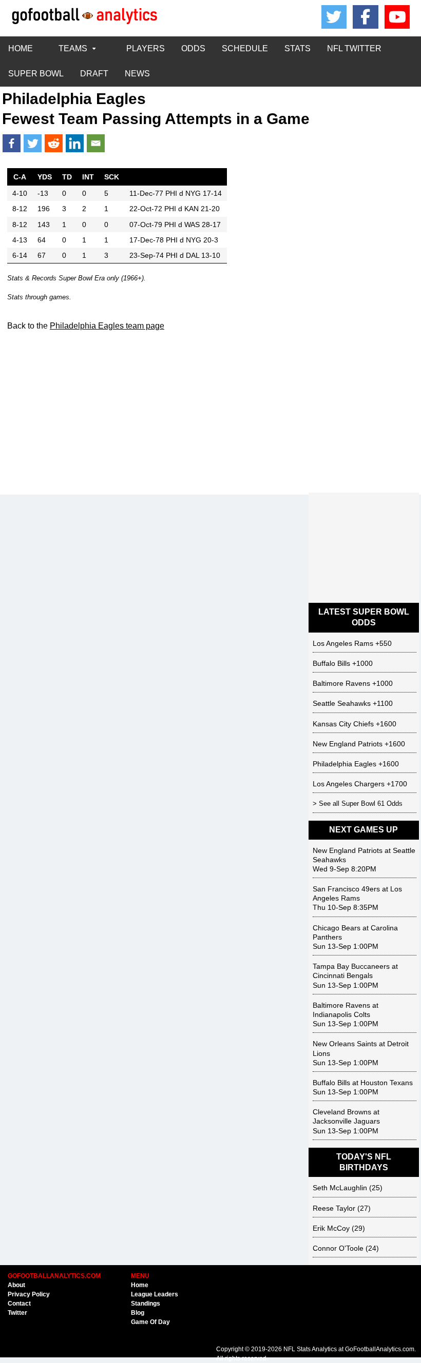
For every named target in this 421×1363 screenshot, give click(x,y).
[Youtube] (397, 17)
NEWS (137, 73)
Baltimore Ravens (341, 683)
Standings (145, 1303)
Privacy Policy (29, 1294)
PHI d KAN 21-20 (192, 209)
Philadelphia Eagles (344, 764)
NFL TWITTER (354, 48)
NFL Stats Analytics (310, 1349)
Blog (137, 1312)
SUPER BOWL (36, 73)
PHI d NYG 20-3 (192, 240)
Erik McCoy (331, 1228)
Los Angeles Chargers (349, 784)
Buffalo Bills (331, 663)
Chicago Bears (336, 928)
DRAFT (94, 73)
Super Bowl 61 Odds (372, 803)
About (16, 1285)
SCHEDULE (245, 48)
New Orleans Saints (345, 1044)
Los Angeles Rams (343, 643)
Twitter (17, 1312)
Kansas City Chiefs (343, 724)
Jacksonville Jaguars (346, 1121)
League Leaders (154, 1294)
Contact (19, 1303)
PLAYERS (145, 48)
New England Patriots (347, 744)
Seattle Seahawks (342, 703)
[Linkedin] (74, 143)
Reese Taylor (334, 1208)
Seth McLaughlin (340, 1188)
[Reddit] (53, 143)
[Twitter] (32, 143)
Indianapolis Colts (341, 1014)
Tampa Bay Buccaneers (351, 966)
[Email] (95, 143)
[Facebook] (365, 17)
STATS (297, 48)
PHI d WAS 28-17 (192, 224)
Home (139, 1285)
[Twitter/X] (334, 17)
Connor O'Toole (338, 1248)
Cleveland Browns (342, 1112)
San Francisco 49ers (346, 889)
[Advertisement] (210, 418)
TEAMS (73, 48)
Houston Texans (386, 1083)
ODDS (193, 48)
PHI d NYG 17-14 (193, 193)
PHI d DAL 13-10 (193, 255)
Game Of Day (150, 1322)
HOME (20, 48)
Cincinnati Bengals (343, 975)
